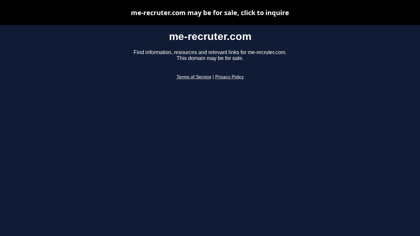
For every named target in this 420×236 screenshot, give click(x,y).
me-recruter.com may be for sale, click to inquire (210, 12)
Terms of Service (194, 76)
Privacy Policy (229, 76)
